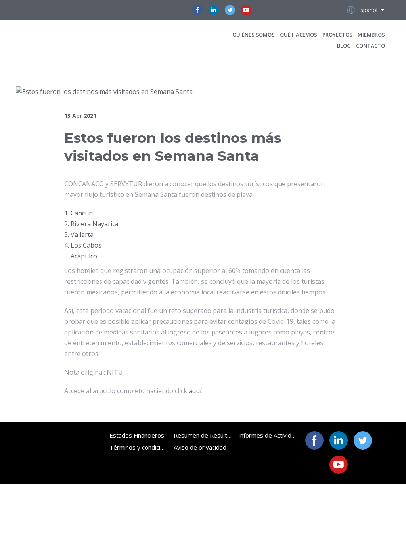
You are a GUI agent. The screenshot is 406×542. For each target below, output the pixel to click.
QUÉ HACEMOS (298, 34)
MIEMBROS (371, 34)
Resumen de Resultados (203, 435)
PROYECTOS (337, 34)
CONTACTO (370, 45)
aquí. (196, 390)
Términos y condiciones (138, 447)
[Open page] (70, 40)
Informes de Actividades (267, 435)
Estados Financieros (136, 435)
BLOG (344, 45)
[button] (197, 10)
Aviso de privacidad (200, 447)
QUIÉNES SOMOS (253, 34)
